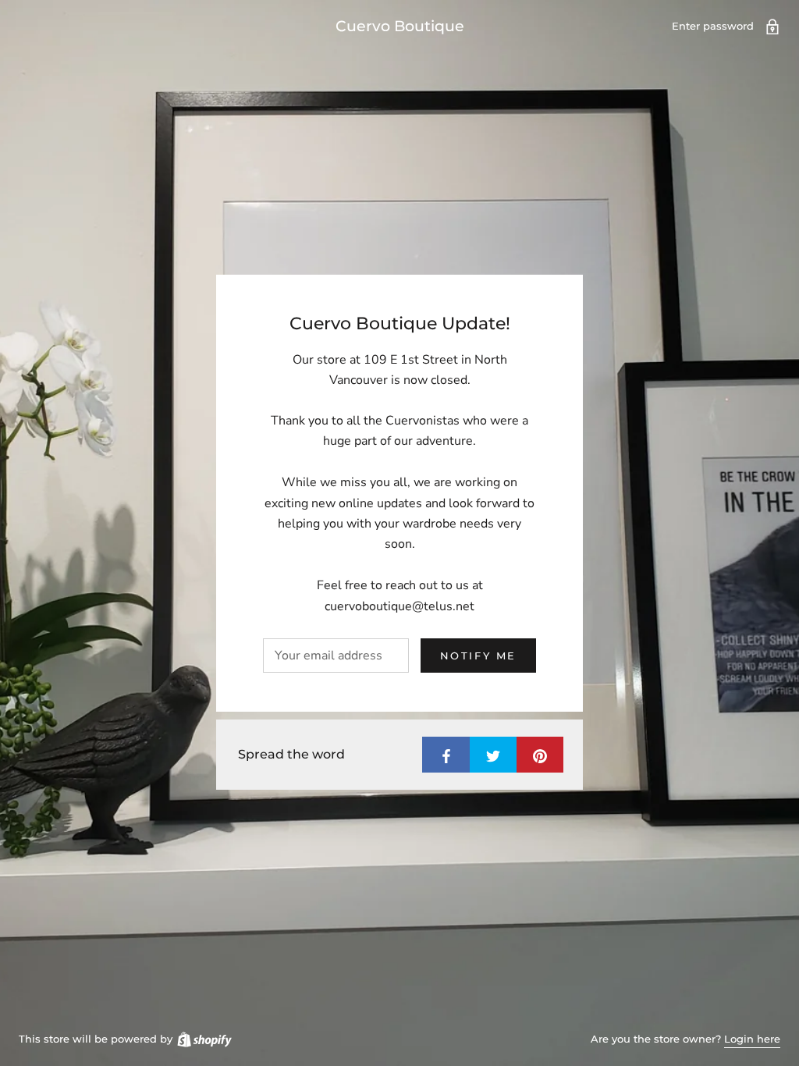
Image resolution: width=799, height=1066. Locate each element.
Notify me (478, 655)
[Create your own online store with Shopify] (204, 1038)
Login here (752, 1038)
